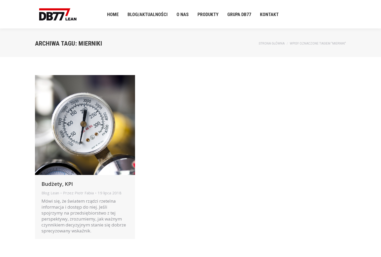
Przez (78, 192)
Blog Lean (50, 192)
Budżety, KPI (57, 183)
